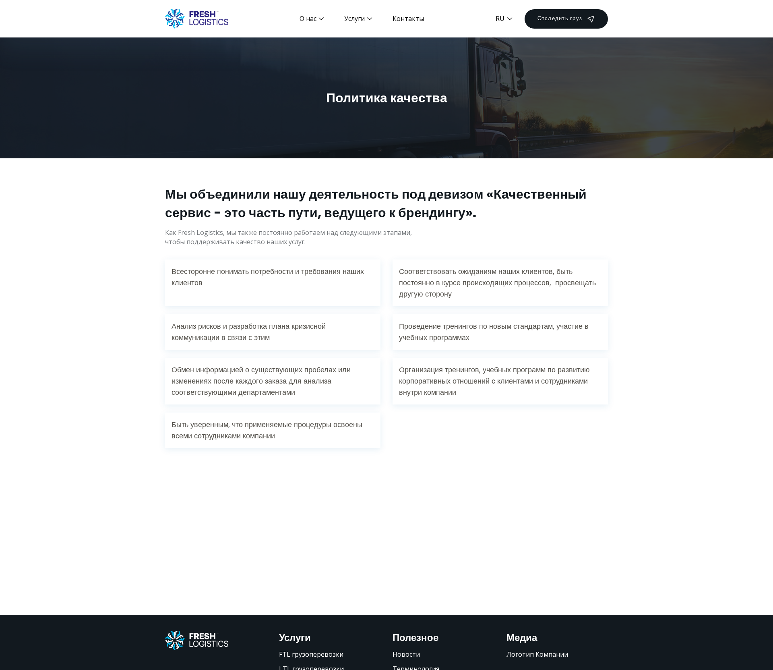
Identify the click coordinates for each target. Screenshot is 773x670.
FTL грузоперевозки (311, 654)
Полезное (415, 637)
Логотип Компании (537, 654)
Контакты (408, 18)
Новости (406, 654)
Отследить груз (560, 18)
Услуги (295, 637)
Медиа (521, 637)
